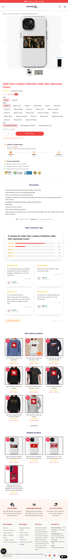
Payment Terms (23, 532)
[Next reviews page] (61, 321)
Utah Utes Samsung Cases (29, 14)
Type (4, 97)
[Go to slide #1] (29, 72)
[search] (60, 7)
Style (4, 122)
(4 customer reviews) (16, 91)
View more (34, 425)
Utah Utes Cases (13, 14)
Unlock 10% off (3, 551)
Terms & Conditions (8, 530)
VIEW (13, 354)
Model (4, 103)
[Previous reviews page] (52, 321)
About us (5, 528)
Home (5, 14)
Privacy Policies (7, 533)
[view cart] (65, 7)
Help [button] (65, 556)
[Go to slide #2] (38, 72)
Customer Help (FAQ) (25, 542)
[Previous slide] (5, 42)
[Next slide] (62, 42)
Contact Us (22, 539)
